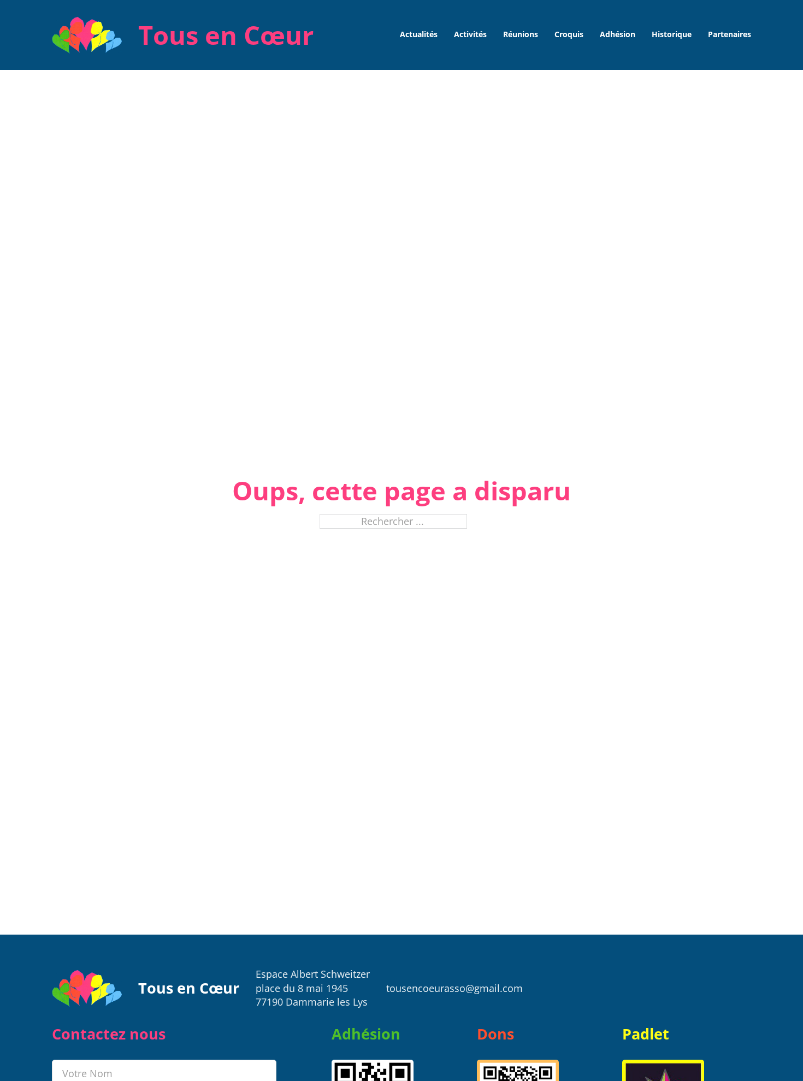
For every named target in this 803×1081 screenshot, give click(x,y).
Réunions (520, 34)
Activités (470, 34)
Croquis (568, 34)
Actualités (419, 34)
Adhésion (617, 34)
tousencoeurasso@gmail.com (454, 988)
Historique (672, 34)
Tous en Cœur (226, 34)
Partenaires (729, 34)
